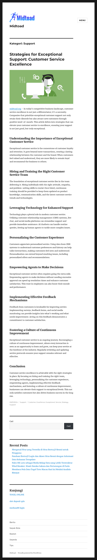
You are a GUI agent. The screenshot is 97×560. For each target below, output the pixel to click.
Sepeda (13, 540)
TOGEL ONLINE (17, 494)
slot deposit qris (17, 501)
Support (23, 402)
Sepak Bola (15, 528)
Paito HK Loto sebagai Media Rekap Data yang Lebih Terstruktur (42, 463)
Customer (32, 402)
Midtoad (17, 26)
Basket (13, 534)
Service (58, 402)
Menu (82, 20)
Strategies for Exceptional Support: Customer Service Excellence (37, 59)
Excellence (41, 402)
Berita (12, 522)
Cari (11, 421)
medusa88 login (17, 508)
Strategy (65, 402)
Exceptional (50, 402)
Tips (11, 545)
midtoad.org (15, 109)
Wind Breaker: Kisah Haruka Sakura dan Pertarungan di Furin (41, 466)
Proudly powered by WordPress (29, 553)
